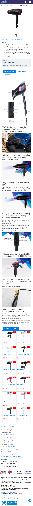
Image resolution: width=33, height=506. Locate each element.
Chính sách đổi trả (6, 452)
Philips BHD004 (20, 369)
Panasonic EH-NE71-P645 (23, 339)
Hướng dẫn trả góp (6, 442)
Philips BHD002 (20, 384)
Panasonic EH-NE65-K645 (23, 354)
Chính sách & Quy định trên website (9, 492)
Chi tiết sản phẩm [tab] (21, 71)
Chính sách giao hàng (7, 454)
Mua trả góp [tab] (7, 74)
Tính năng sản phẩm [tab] (9, 71)
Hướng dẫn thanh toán (7, 444)
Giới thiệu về (7, 430)
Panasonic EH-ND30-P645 (23, 400)
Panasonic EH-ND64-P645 (9, 384)
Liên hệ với (6, 437)
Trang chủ (3, 5)
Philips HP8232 (6, 354)
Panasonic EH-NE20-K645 (9, 369)
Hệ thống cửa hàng (6, 432)
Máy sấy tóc (10, 5)
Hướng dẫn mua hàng (7, 440)
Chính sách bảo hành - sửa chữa (10, 449)
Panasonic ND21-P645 (22, 415)
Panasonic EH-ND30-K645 (9, 415)
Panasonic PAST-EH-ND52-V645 (9, 400)
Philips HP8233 (6, 339)
